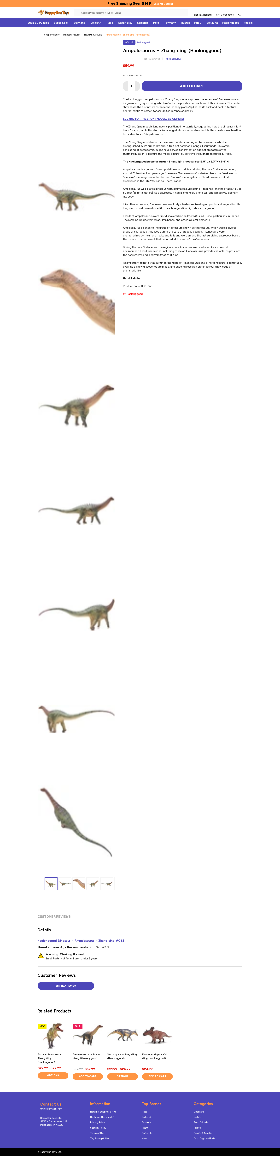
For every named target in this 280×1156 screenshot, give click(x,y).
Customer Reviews (54, 917)
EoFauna (212, 22)
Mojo (156, 22)
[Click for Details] (163, 4)
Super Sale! (61, 22)
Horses (197, 1127)
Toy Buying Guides (99, 1138)
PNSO (197, 22)
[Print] (76, 899)
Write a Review (173, 59)
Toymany (170, 22)
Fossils (248, 22)
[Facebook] (63, 899)
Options (53, 1075)
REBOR (185, 22)
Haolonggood (230, 22)
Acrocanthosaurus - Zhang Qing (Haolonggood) (49, 1058)
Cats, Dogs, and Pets (204, 1138)
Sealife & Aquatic (203, 1133)
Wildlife (197, 1117)
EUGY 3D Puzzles (38, 22)
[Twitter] (83, 899)
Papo (109, 22)
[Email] (70, 899)
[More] (70, 22)
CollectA (95, 22)
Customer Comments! (102, 1117)
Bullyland (79, 22)
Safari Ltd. (125, 22)
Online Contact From (51, 1109)
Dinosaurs (199, 1111)
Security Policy (98, 1127)
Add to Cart (192, 86)
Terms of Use (97, 1133)
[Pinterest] (90, 899)
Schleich (142, 22)
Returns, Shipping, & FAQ (103, 1111)
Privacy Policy (97, 1122)
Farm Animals (201, 1122)
